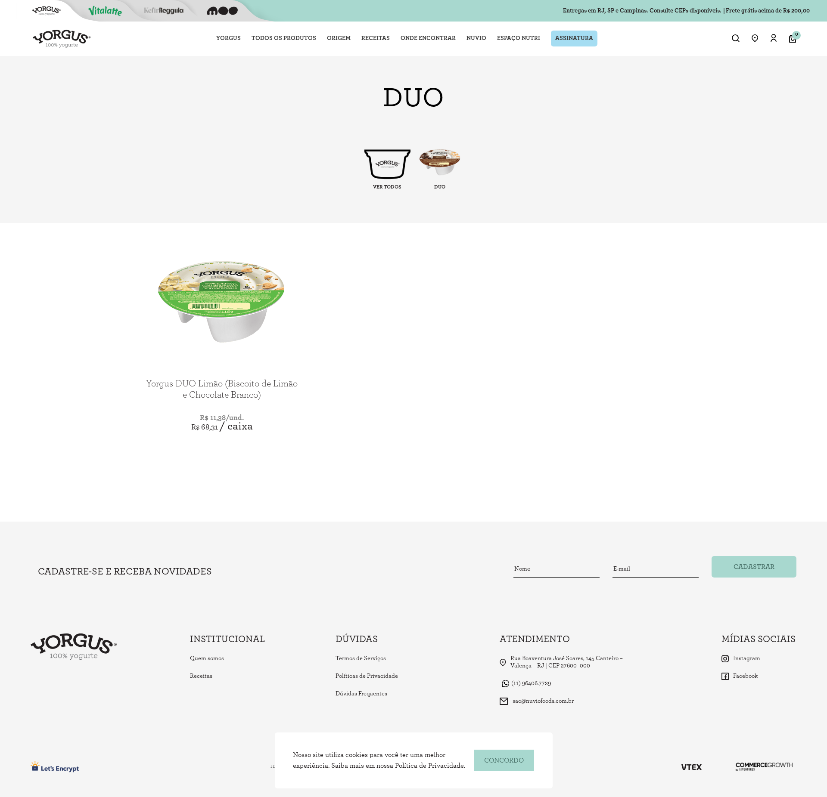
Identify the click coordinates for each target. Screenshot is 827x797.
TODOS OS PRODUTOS (284, 38)
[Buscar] (736, 38)
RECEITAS (375, 38)
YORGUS (228, 38)
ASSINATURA (574, 38)
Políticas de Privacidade (367, 676)
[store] (755, 38)
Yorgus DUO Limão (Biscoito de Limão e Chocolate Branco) (222, 389)
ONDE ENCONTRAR (428, 38)
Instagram (746, 658)
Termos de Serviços (361, 658)
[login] (774, 39)
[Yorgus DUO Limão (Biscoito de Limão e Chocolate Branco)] (221, 297)
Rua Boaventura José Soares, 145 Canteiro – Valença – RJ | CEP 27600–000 (566, 662)
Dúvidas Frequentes (361, 694)
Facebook (745, 676)
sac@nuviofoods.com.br (543, 701)
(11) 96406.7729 (531, 683)
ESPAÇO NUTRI (518, 38)
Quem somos (207, 658)
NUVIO (476, 38)
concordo (504, 760)
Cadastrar (754, 566)
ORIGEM (339, 38)
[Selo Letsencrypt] (55, 766)
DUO (439, 186)
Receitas (201, 676)
